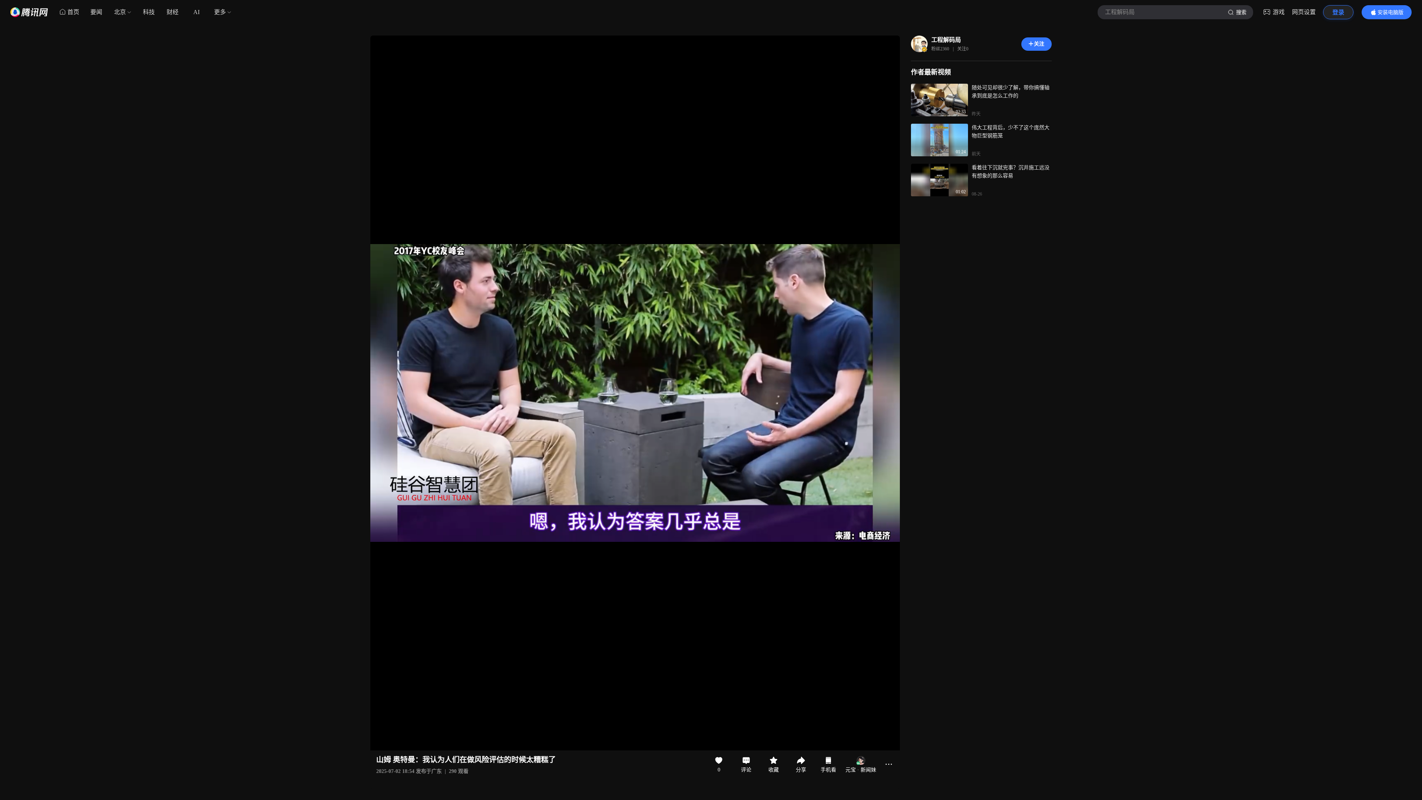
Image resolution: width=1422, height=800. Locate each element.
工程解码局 (946, 40)
